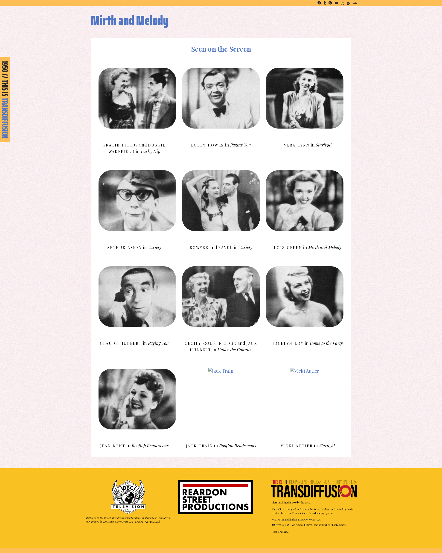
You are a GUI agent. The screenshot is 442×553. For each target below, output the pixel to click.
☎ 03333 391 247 (280, 525)
